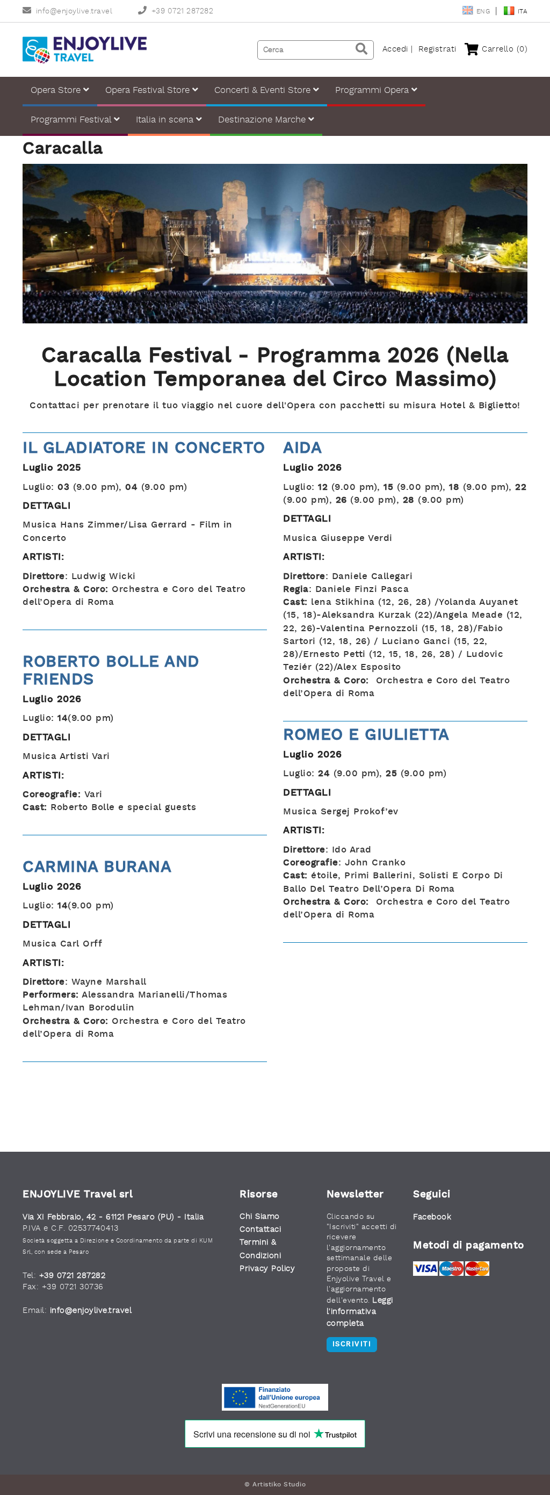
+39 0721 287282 (182, 11)
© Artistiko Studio (275, 1485)
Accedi (395, 49)
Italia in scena (166, 120)
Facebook (432, 1218)
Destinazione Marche (263, 120)
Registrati (437, 49)
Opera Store (57, 90)
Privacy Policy (267, 1269)
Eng (484, 12)
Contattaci (260, 1230)
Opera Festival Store (148, 90)
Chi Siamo (260, 1217)
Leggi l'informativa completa (360, 1312)
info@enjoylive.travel (74, 11)
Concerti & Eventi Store (263, 90)
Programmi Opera (373, 90)
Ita (523, 12)
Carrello (503, 49)
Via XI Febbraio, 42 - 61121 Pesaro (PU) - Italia (113, 1218)
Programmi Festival (72, 120)
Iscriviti (352, 1344)
